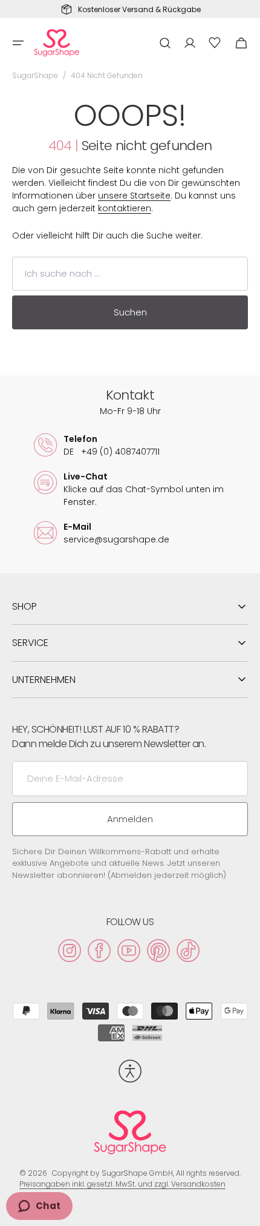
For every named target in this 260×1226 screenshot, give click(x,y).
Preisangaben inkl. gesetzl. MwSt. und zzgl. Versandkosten (122, 1184)
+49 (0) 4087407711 (111, 452)
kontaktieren (124, 208)
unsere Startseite (134, 196)
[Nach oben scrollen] (245, 1211)
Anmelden (130, 818)
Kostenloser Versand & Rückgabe (139, 9)
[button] (18, 43)
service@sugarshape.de (116, 539)
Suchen (130, 312)
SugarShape (35, 75)
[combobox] (130, 274)
